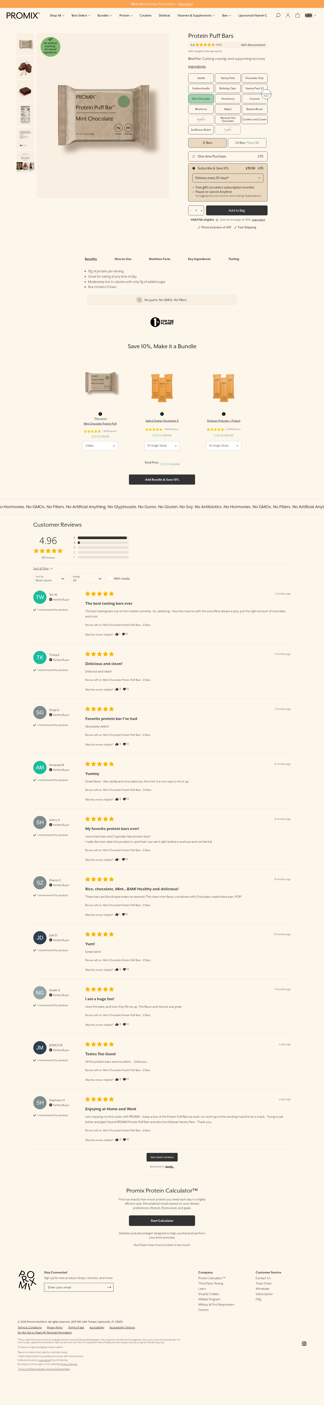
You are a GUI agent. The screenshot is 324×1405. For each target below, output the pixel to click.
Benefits (91, 259)
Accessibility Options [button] (122, 1327)
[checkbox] (125, 578)
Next (136, 115)
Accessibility (96, 1327)
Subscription (264, 1294)
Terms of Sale (76, 1327)
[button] (208, 45)
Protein (124, 15)
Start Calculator (162, 1221)
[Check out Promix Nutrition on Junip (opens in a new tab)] (169, 1167)
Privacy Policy (55, 1327)
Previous (70, 115)
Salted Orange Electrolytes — (162, 4)
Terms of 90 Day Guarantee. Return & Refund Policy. (44, 1369)
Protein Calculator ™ (212, 1278)
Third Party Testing (210, 1283)
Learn (202, 1289)
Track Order (264, 1283)
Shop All (55, 15)
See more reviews (162, 1157)
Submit (109, 1287)
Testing (233, 259)
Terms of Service (69, 1364)
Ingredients (197, 66)
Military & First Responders (216, 1304)
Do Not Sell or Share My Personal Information (45, 1332)
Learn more (258, 219)
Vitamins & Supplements (194, 15)
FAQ (258, 1299)
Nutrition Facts (159, 259)
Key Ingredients (199, 259)
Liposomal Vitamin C (252, 15)
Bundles (103, 15)
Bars (225, 15)
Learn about (44, 1360)
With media (122, 579)
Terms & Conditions (30, 1327)
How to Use (123, 259)
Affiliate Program (209, 1299)
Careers (203, 1310)
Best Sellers (79, 15)
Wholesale (262, 1289)
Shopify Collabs (208, 1294)
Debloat (164, 15)
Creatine (146, 15)
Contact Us (263, 1278)
